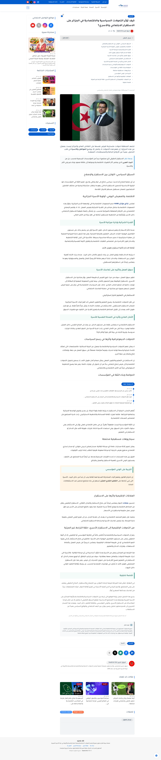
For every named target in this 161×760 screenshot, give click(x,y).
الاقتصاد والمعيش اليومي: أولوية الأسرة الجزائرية (116, 47)
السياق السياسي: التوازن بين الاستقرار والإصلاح (116, 44)
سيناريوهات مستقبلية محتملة (122, 70)
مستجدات (75, 7)
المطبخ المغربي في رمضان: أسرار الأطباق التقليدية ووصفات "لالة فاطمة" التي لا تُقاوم (35, 92)
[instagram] (34, 2)
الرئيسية (104, 7)
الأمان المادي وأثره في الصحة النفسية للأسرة (117, 61)
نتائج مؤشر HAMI (121, 204)
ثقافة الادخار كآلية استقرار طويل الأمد (120, 52)
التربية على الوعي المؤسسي (122, 73)
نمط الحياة (84, 7)
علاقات (125, 503)
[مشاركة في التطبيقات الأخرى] (109, 653)
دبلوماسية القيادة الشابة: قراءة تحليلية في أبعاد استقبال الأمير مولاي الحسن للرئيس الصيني (35, 103)
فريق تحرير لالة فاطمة (123, 31)
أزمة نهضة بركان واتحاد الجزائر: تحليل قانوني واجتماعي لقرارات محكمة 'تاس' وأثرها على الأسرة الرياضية (35, 114)
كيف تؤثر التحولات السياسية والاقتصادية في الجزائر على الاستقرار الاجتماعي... (107, 397)
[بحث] (27, 7)
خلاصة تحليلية (127, 82)
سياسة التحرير (77, 746)
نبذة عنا (92, 746)
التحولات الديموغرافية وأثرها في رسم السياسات (116, 64)
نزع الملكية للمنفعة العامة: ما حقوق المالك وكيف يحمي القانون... (111, 403)
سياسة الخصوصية (84, 2)
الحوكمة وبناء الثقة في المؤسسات (120, 67)
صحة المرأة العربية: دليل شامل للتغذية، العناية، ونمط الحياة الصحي (42, 57)
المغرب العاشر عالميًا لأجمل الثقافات (36, 81)
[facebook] (38, 2)
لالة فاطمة (80, 741)
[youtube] (27, 2)
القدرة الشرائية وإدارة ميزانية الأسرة (120, 50)
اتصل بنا (62, 2)
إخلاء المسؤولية (53, 2)
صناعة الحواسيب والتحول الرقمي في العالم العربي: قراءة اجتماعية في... (97, 701)
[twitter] (31, 2)
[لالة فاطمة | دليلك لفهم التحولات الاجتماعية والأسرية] (122, 5)
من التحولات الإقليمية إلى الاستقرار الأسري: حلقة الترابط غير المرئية (111, 79)
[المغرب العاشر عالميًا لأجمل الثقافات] (49, 80)
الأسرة (97, 7)
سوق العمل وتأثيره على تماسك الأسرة (119, 55)
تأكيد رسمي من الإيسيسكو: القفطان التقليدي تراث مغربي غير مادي (111, 391)
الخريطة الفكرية (95, 2)
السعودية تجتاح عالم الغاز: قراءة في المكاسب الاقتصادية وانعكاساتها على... (71, 701)
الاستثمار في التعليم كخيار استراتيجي (120, 58)
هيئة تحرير (85, 746)
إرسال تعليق (127, 720)
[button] (126, 653)
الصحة (91, 7)
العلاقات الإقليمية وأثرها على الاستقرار (119, 76)
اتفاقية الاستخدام (71, 2)
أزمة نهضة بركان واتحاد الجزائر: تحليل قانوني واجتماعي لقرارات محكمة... (124, 701)
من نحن (104, 2)
